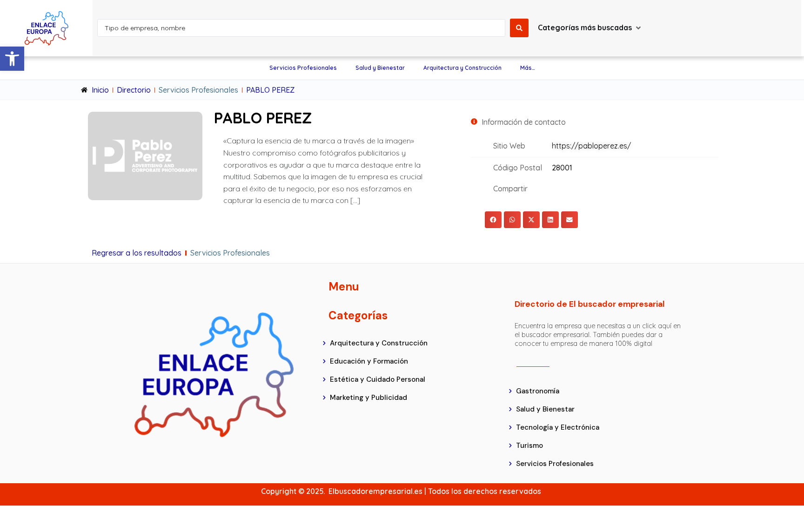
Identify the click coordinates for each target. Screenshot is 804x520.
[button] (12, 59)
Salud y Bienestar (380, 67)
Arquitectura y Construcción (462, 67)
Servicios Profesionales (303, 67)
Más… (527, 67)
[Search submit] (519, 28)
